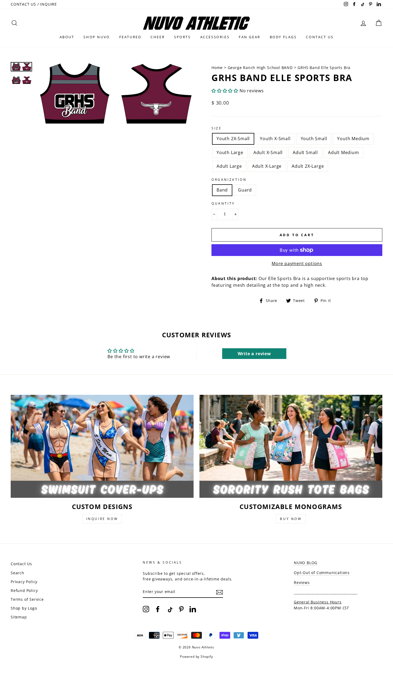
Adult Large (229, 166)
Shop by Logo (24, 608)
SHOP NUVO (96, 37)
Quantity (223, 203)
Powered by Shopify (196, 656)
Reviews (302, 582)
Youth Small (314, 138)
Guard (245, 190)
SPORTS (182, 37)
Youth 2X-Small (233, 138)
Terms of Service (27, 599)
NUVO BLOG (305, 562)
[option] (115, 94)
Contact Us (21, 563)
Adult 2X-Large (308, 166)
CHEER (158, 37)
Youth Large (230, 152)
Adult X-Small (268, 152)
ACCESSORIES (215, 37)
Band (222, 190)
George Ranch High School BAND (260, 67)
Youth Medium (353, 138)
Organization (228, 179)
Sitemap (19, 616)
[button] (224, 91)
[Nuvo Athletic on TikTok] (169, 609)
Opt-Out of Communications (322, 572)
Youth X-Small (275, 138)
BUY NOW (291, 519)
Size (216, 128)
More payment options (297, 263)
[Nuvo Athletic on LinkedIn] (193, 609)
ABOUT (67, 37)
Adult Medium (343, 152)
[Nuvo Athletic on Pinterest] (181, 609)
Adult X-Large (267, 166)
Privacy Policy (24, 581)
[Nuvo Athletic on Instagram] (146, 609)
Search (17, 572)
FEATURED (130, 37)
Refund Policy (24, 590)
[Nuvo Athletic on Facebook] (158, 609)
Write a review (254, 354)
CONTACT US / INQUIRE (34, 4)
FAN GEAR (249, 37)
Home (217, 67)
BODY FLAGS (283, 37)
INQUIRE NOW (102, 519)
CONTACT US (319, 37)
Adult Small (305, 152)
